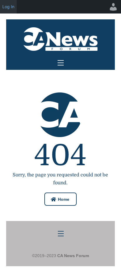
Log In (8, 6)
